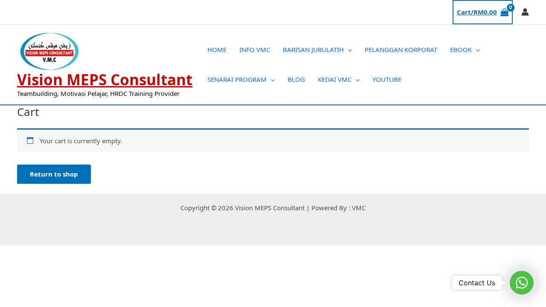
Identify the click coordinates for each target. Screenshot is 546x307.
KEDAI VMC (334, 79)
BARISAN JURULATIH (313, 49)
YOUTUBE (386, 79)
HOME (217, 49)
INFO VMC (254, 49)
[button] (348, 49)
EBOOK (461, 49)
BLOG (296, 79)
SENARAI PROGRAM (237, 79)
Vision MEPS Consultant (104, 80)
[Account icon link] (525, 12)
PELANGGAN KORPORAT (401, 49)
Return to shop (54, 174)
